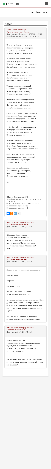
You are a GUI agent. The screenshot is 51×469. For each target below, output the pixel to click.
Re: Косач (15, 222)
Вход (32, 12)
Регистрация (42, 12)
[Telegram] (15, 213)
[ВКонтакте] (8, 213)
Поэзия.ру (14, 4)
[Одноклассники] (11, 213)
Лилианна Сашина (18, 330)
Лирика (26, 32)
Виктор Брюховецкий (19, 30)
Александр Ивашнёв (19, 259)
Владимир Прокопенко (19, 224)
